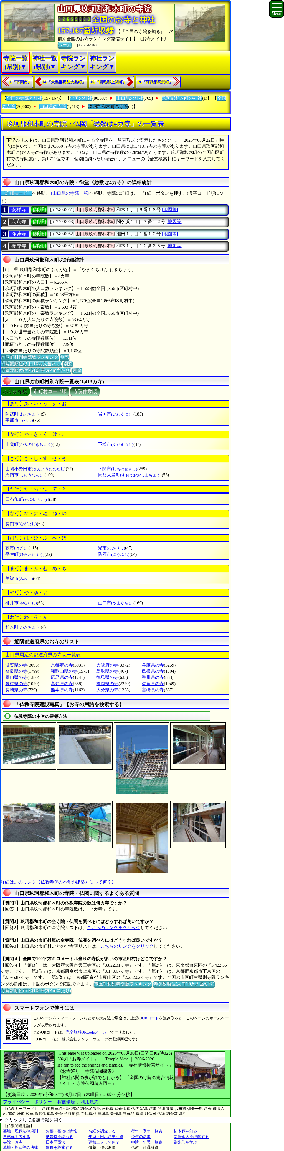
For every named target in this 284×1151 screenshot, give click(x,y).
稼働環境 (66, 1101)
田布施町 (27, 499)
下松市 (115, 444)
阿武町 (23, 414)
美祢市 (19, 578)
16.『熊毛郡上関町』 (108, 82)
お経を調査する (102, 1131)
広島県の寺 (62, 677)
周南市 (25, 474)
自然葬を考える (16, 1137)
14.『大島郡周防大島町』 (64, 82)
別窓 (64, 357)
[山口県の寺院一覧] (70, 193)
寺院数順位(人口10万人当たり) (31, 363)
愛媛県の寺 (16, 683)
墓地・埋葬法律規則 (20, 1131)
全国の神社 (81, 98)
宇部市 (19, 420)
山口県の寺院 (53, 106)
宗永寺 (18, 222)
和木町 (23, 627)
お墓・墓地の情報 (61, 1131)
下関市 (117, 468)
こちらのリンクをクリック (113, 927)
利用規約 (89, 1101)
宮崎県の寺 (153, 689)
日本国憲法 (55, 1142)
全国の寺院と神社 (24, 98)
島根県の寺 (153, 671)
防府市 (114, 554)
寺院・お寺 (12, 1142)
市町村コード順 (50, 391)
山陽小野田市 (35, 468)
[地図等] (170, 209)
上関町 (28, 444)
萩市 (17, 548)
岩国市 (115, 414)
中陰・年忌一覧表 (146, 1142)
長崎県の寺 (16, 689)
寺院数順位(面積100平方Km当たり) (36, 370)
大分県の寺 (107, 689)
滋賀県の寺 (16, 665)
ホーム (64, 44)
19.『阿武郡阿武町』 (155, 82)
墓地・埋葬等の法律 (20, 1147)
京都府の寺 (62, 665)
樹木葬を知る (185, 1131)
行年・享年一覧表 (146, 1131)
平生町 (25, 554)
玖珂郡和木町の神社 (182, 98)
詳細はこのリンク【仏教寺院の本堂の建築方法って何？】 (58, 882)
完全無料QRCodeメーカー (88, 1032)
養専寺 (18, 246)
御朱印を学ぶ (185, 1142)
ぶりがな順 (15, 391)
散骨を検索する (59, 1147)
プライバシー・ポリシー (28, 1101)
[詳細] (39, 209)
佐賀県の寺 (153, 683)
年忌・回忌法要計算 (105, 1137)
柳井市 (21, 602)
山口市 (115, 602)
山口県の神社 (129, 98)
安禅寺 (18, 209)
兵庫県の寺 (153, 665)
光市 (111, 548)
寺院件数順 (85, 391)
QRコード (150, 1018)
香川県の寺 (153, 677)
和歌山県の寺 (64, 671)
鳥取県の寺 (107, 671)
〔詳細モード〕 (16, 193)
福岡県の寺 (107, 683)
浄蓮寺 (18, 234)
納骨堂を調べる (59, 1137)
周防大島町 (130, 474)
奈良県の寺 (16, 671)
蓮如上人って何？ (104, 1142)
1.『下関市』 (20, 82)
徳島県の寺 (107, 677)
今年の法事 (141, 1137)
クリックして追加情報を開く (33, 1119)
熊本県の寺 (62, 689)
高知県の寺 (62, 683)
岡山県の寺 (16, 677)
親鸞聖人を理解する (191, 1137)
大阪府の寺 (107, 665)
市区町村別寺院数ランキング (30, 357)
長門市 (21, 523)
